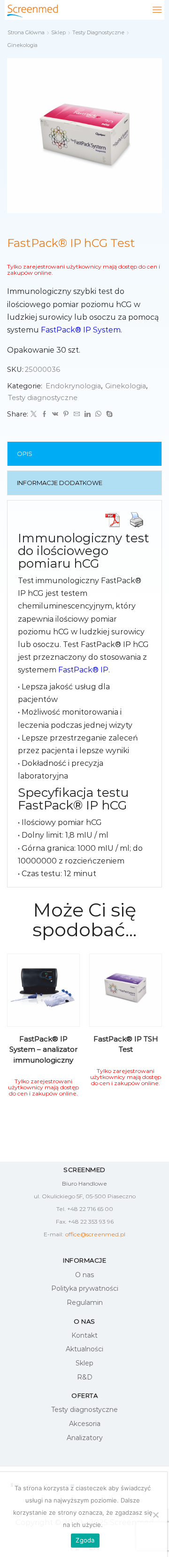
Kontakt (84, 1335)
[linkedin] (87, 414)
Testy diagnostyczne (98, 32)
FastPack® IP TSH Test (125, 1044)
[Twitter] (33, 414)
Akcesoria (84, 1423)
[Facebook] (44, 414)
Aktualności (84, 1349)
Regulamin (85, 1302)
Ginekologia (23, 45)
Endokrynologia (73, 386)
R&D (84, 1377)
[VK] (55, 414)
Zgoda (85, 1540)
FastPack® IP (83, 669)
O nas (84, 1275)
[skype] (108, 414)
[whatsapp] (98, 414)
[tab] (85, 454)
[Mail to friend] (76, 414)
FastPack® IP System (81, 329)
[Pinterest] (66, 414)
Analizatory (85, 1438)
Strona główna (26, 32)
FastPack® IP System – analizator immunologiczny (43, 1049)
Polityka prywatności (84, 1288)
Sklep (58, 32)
